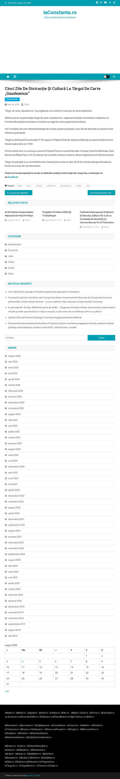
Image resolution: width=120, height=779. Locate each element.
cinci (29, 186)
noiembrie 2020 (16, 542)
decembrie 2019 (16, 606)
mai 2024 (13, 461)
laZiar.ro (84, 713)
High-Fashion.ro (77, 716)
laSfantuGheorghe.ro (37, 746)
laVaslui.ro (10, 750)
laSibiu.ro (9, 761)
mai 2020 (13, 577)
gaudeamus (65, 186)
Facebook (13, 177)
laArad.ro (9, 754)
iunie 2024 (13, 455)
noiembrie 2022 (16, 501)
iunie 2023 (13, 478)
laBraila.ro (24, 757)
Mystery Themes (33, 775)
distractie (51, 186)
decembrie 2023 (16, 466)
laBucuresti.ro (26, 725)
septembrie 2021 (16, 525)
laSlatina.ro (20, 761)
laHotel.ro (43, 713)
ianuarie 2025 (15, 443)
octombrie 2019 (16, 618)
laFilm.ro (65, 713)
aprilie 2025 (14, 431)
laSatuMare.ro (48, 757)
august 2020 (14, 560)
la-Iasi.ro (21, 746)
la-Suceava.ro (12, 716)
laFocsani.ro (60, 729)
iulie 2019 (13, 636)
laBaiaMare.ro (34, 754)
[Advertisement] (60, 50)
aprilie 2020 (14, 583)
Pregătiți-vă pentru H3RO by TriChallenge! (56, 214)
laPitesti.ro (23, 733)
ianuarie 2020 (15, 601)
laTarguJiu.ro (12, 765)
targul (78, 186)
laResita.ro (35, 757)
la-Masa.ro (55, 713)
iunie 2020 (13, 571)
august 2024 (14, 449)
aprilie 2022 (14, 513)
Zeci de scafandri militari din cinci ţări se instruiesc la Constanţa (102, 193)
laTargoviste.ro (47, 761)
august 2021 (14, 531)
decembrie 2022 (16, 496)
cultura (39, 186)
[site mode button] (107, 76)
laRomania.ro (11, 725)
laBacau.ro (20, 754)
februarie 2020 (15, 595)
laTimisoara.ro (12, 729)
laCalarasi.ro (37, 729)
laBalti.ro (90, 716)
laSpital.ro (32, 713)
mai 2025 (13, 426)
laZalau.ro (53, 765)
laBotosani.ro (11, 757)
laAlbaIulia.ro (22, 750)
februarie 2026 (15, 391)
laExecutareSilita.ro (28, 716)
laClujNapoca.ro (42, 725)
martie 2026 (14, 385)
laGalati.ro (85, 725)
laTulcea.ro (42, 765)
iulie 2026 (13, 361)
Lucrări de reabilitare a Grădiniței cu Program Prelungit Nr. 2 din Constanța (20, 193)
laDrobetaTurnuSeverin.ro (38, 737)
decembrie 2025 (16, 402)
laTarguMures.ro (27, 765)
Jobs (10, 256)
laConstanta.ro (60, 12)
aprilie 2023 (14, 490)
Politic (11, 262)
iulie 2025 (13, 420)
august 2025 (14, 414)
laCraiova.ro (73, 725)
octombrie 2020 (16, 548)
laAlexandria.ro (37, 750)
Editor (27, 104)
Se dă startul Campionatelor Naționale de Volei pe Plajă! (19, 214)
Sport (11, 273)
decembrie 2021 (16, 519)
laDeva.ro (49, 729)
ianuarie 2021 (15, 536)
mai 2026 (13, 373)
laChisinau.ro (45, 716)
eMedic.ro (10, 713)
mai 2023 (13, 484)
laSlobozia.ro (32, 761)
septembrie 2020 (16, 554)
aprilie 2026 (14, 379)
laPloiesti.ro (97, 725)
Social (11, 268)
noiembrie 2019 (16, 612)
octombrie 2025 (16, 408)
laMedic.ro (21, 713)
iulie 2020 (13, 566)
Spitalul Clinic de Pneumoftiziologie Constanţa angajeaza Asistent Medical (45, 317)
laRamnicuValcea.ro (15, 737)
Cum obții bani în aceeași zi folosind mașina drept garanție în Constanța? (44, 292)
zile (88, 186)
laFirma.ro (95, 713)
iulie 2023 (13, 472)
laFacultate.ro (107, 713)
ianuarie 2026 (15, 396)
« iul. (7, 691)
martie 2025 (14, 437)
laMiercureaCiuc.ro (89, 729)
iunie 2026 (13, 367)
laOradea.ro (10, 733)
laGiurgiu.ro (74, 729)
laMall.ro (75, 713)
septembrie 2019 (16, 624)
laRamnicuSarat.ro (39, 733)
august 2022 (14, 507)
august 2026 (14, 356)
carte (19, 186)
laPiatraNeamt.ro (60, 716)
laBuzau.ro (25, 729)
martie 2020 (14, 589)
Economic (13, 250)
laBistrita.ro (48, 754)
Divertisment (12, 99)
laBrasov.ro (10, 746)
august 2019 (14, 630)
